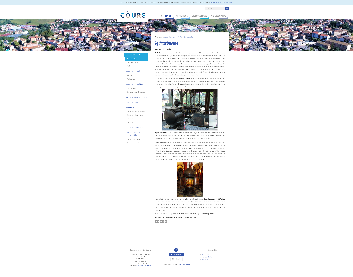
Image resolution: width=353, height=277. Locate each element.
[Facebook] (176, 250)
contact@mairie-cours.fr (143, 265)
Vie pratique (182, 16)
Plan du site (205, 255)
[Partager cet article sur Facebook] (156, 222)
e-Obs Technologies (184, 264)
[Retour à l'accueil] (132, 14)
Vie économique (199, 16)
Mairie (168, 16)
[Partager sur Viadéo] (163, 222)
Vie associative (218, 16)
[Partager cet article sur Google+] (161, 222)
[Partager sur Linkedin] (166, 222)
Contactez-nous (177, 255)
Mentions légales (207, 257)
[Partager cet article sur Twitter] (158, 222)
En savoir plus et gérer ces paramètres (221, 2)
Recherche (205, 259)
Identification (177, 259)
